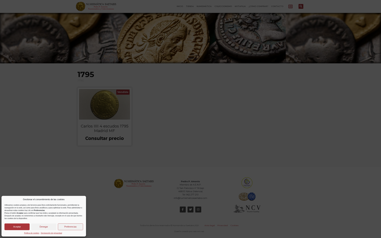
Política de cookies (31, 233)
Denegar (44, 226)
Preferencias (70, 226)
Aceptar (17, 226)
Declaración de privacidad (51, 233)
